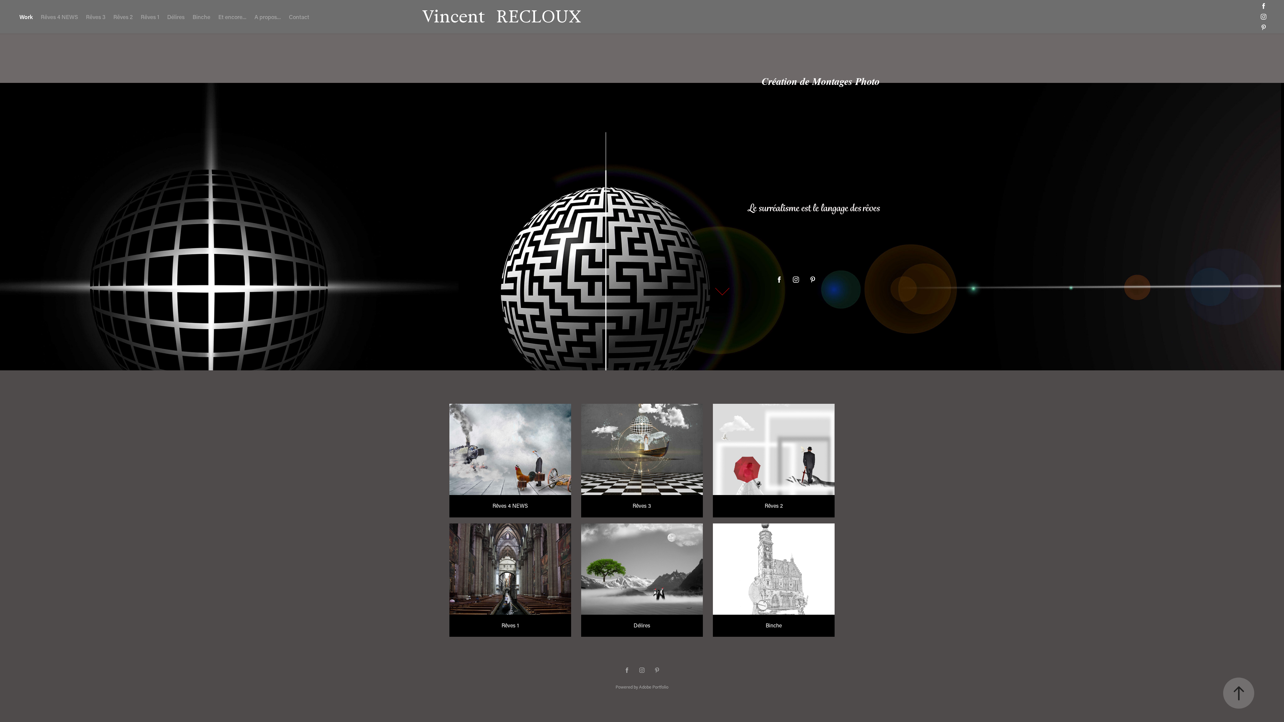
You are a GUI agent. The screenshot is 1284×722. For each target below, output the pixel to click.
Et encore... (232, 16)
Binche (201, 16)
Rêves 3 (95, 16)
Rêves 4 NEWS (59, 16)
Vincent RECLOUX (501, 16)
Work (26, 16)
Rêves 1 (150, 16)
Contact (299, 16)
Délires (176, 16)
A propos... (267, 16)
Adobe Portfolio (653, 687)
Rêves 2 (123, 16)
